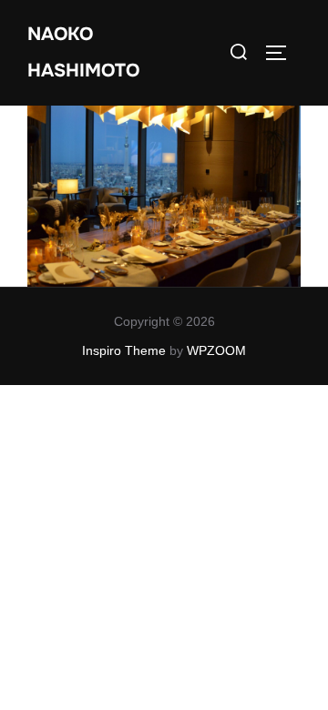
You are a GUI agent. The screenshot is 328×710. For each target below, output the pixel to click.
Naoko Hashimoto (83, 52)
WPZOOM (216, 350)
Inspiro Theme (124, 350)
